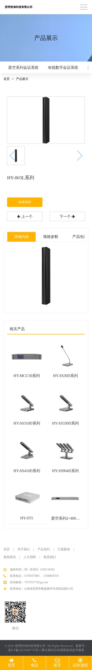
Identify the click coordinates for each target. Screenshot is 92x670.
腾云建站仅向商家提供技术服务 (63, 650)
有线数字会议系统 (63, 68)
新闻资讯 (10, 557)
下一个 (65, 217)
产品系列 (44, 549)
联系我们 (50, 557)
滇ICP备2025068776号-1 (24, 650)
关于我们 (23, 549)
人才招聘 (30, 557)
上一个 (26, 217)
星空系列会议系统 (23, 68)
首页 (7, 79)
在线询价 (24, 202)
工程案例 (64, 549)
